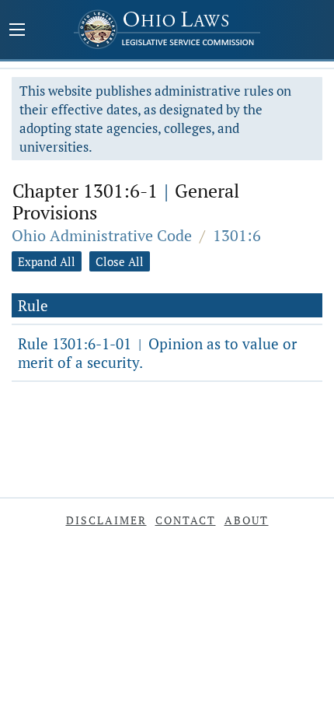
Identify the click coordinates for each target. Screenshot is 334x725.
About (246, 520)
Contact (185, 520)
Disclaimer (106, 520)
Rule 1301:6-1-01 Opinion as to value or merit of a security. (157, 353)
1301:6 (237, 235)
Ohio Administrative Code (102, 235)
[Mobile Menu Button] (17, 31)
